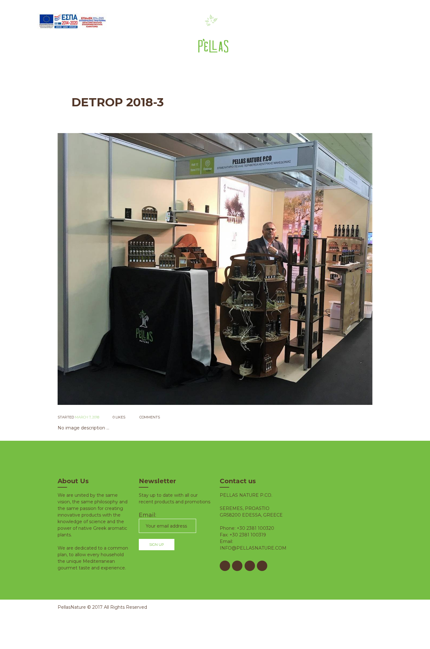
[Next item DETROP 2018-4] (293, 269)
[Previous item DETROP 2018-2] (136, 269)
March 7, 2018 (87, 417)
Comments (149, 417)
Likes (119, 417)
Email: (147, 515)
